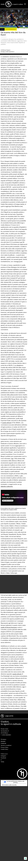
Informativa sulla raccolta (9, 785)
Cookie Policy (4, 749)
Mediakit (3, 741)
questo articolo (6, 422)
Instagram (3, 755)
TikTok (2, 761)
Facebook (3, 757)
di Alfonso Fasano (5, 50)
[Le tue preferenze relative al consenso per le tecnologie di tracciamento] (25, 858)
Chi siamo (3, 739)
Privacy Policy (4, 747)
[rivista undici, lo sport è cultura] (12, 4)
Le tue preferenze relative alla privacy (15, 782)
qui (20, 661)
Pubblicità (3, 743)
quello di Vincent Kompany (9, 627)
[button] (25, 4)
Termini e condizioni (6, 745)
